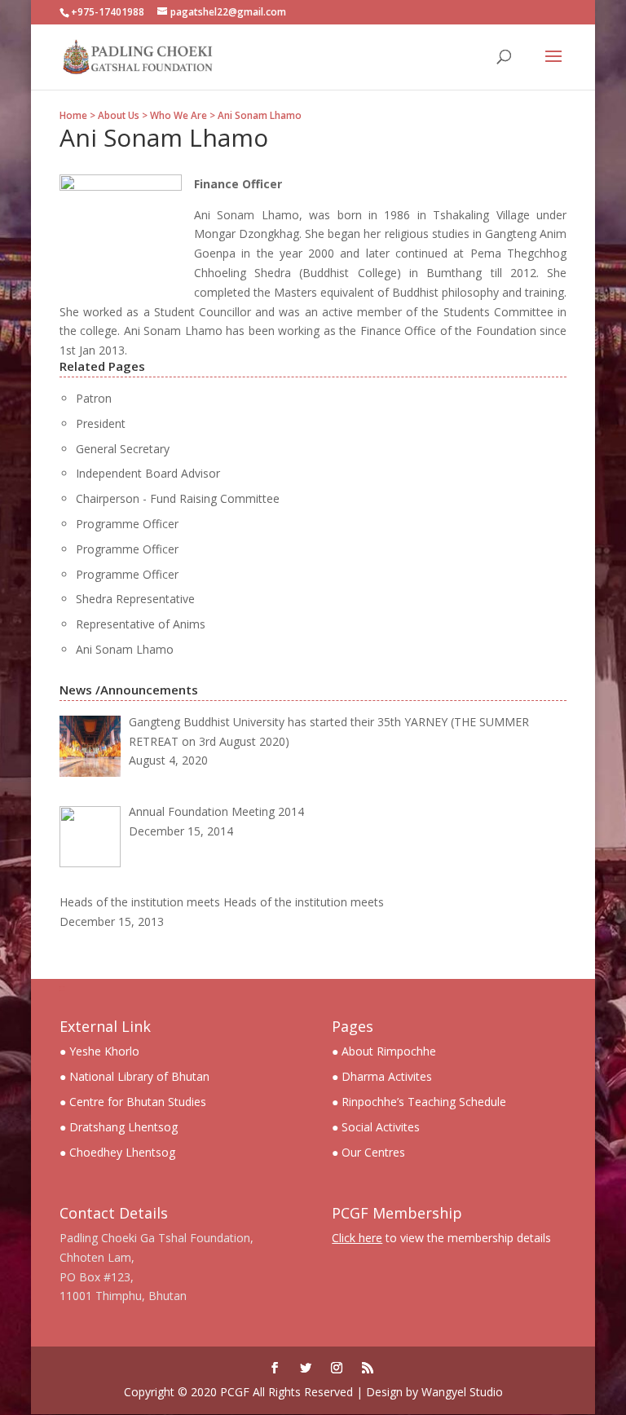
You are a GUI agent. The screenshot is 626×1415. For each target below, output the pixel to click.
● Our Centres (368, 1152)
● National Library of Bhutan (134, 1076)
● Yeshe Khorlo (99, 1051)
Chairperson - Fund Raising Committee (178, 498)
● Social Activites (376, 1127)
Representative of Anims (140, 624)
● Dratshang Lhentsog (119, 1127)
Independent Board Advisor (148, 473)
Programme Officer (127, 523)
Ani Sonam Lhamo (125, 649)
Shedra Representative (135, 598)
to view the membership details (441, 1237)
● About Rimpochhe (384, 1051)
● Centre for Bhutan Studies (133, 1101)
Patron (94, 398)
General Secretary (123, 448)
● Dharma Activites (382, 1076)
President (101, 423)
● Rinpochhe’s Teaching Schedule (419, 1101)
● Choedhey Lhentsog (117, 1152)
